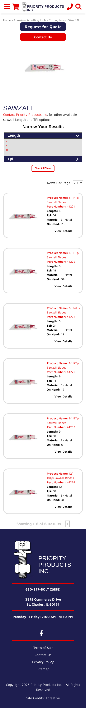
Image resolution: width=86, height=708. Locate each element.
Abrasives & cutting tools (30, 20)
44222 (70, 261)
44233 (70, 427)
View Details (63, 231)
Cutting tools (57, 20)
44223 (70, 316)
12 (7, 150)
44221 (70, 206)
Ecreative (53, 698)
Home (7, 20)
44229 (70, 372)
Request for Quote (43, 26)
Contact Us (43, 37)
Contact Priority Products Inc (25, 114)
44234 (70, 482)
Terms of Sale (43, 647)
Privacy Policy (43, 662)
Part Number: (56, 206)
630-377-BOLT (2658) (43, 589)
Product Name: (57, 197)
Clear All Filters (43, 168)
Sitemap (43, 669)
